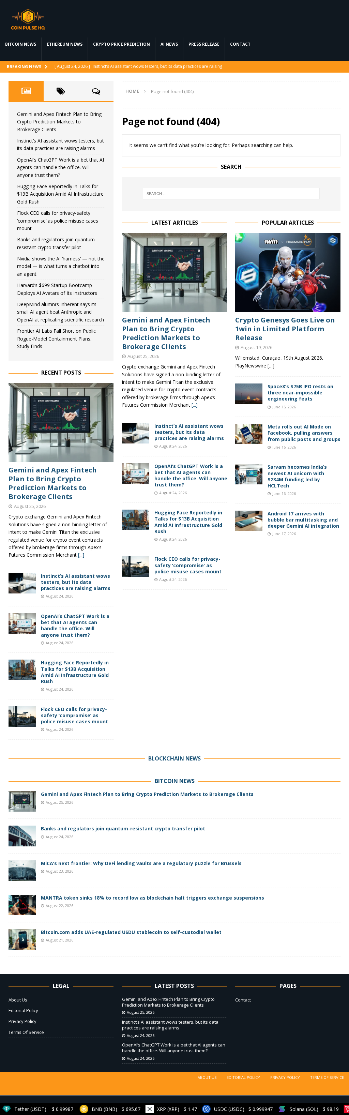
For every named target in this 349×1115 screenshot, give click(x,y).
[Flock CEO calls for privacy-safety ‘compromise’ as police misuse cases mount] (135, 566)
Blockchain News (174, 758)
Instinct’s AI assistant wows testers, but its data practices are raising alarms (189, 432)
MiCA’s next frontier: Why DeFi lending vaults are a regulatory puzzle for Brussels (141, 863)
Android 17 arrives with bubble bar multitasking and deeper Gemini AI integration (303, 519)
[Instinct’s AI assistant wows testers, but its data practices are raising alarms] (135, 433)
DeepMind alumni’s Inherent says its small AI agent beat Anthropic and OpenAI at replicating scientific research (60, 312)
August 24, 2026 (173, 446)
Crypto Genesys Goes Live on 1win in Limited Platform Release (285, 328)
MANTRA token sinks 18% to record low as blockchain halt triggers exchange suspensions (152, 897)
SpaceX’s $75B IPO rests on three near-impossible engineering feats (300, 392)
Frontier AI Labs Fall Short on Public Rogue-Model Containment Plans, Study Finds (56, 338)
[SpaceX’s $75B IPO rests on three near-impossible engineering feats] (248, 393)
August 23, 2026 (59, 871)
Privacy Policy (22, 1021)
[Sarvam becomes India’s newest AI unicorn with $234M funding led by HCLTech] (248, 474)
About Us (18, 1000)
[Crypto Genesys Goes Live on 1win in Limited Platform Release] (287, 272)
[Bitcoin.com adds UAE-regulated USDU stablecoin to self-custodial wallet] (22, 939)
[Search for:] (231, 193)
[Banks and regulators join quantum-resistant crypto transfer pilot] (22, 836)
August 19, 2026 (256, 347)
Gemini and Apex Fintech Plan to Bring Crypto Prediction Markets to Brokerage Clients (166, 333)
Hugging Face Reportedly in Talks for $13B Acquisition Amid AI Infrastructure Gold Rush (188, 521)
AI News (169, 44)
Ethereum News (64, 44)
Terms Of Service (26, 1032)
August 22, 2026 (59, 905)
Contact (240, 44)
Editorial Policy (23, 1010)
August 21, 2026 (59, 940)
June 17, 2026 (284, 533)
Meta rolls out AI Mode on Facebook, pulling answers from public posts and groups (304, 432)
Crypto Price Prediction (121, 44)
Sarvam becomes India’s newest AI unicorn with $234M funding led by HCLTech (297, 476)
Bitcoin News (20, 44)
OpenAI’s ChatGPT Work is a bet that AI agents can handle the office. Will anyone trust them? (190, 475)
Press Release (203, 44)
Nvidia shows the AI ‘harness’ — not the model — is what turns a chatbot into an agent (61, 266)
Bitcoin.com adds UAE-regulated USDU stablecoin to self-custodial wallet (131, 932)
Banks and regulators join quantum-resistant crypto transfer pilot (123, 828)
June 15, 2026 (284, 406)
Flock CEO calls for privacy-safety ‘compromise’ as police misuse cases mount (188, 565)
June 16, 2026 (284, 447)
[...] (195, 405)
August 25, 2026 (143, 356)
